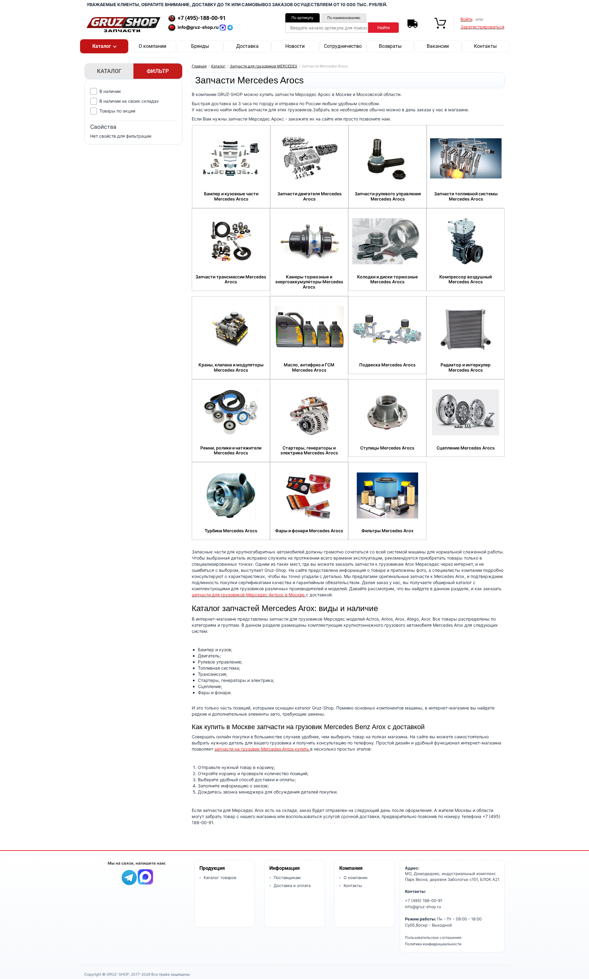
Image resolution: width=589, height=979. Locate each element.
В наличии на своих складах (129, 101)
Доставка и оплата (291, 885)
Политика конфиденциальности (433, 944)
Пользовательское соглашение (433, 937)
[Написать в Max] (145, 876)
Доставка (247, 46)
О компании (152, 46)
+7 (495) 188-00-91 (423, 900)
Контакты (485, 46)
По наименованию (343, 17)
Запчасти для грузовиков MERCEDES (263, 66)
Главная (199, 66)
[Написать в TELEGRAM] (230, 27)
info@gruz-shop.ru (423, 906)
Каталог (218, 66)
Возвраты (390, 46)
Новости (295, 46)
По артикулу (302, 17)
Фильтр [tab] (158, 71)
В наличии (110, 91)
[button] (104, 46)
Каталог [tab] (109, 71)
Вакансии (438, 46)
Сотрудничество (343, 46)
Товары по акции (117, 110)
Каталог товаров (219, 877)
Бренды (200, 46)
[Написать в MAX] (223, 27)
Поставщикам (286, 877)
